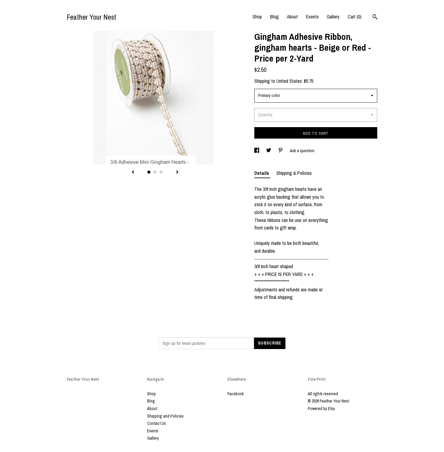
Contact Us (156, 423)
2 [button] (154, 172)
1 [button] (148, 172)
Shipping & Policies (294, 173)
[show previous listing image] (132, 172)
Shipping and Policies (165, 416)
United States (289, 81)
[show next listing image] (177, 172)
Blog (274, 16)
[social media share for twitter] (269, 150)
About (292, 16)
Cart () (355, 16)
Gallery (333, 16)
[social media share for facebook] (257, 150)
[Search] (375, 17)
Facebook (235, 393)
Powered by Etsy (321, 408)
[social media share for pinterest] (281, 150)
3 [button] (160, 172)
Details (262, 173)
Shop (257, 16)
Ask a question (302, 150)
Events (312, 16)
